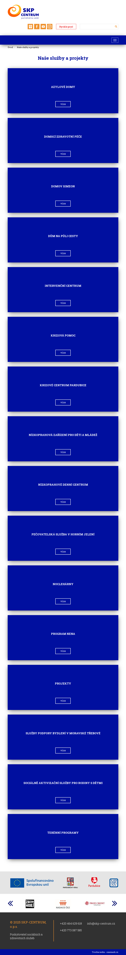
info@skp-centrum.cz (101, 923)
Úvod (10, 47)
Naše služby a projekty (28, 47)
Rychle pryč (66, 26)
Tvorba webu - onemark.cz (105, 952)
